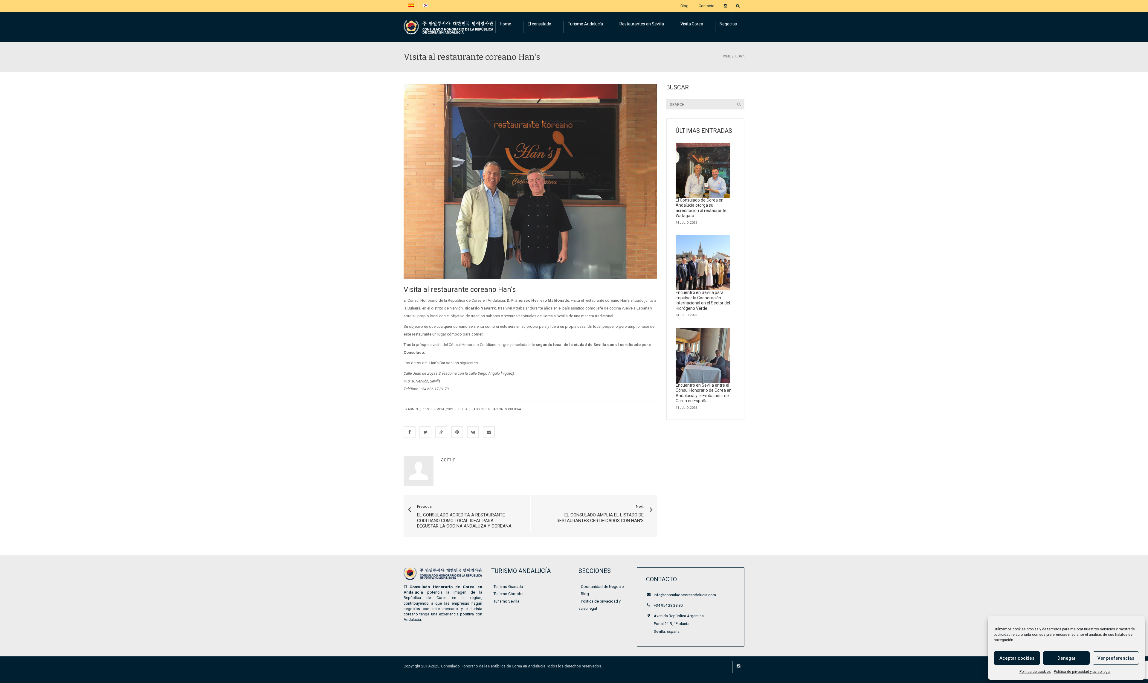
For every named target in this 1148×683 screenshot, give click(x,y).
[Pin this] (457, 432)
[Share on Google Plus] (441, 432)
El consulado (539, 24)
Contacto (707, 6)
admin (448, 459)
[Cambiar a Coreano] (425, 6)
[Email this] (489, 432)
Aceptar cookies (1016, 658)
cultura (514, 409)
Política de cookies (1035, 672)
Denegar (1066, 658)
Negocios (728, 24)
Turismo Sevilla (506, 601)
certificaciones (494, 409)
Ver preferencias (1115, 658)
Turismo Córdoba (508, 593)
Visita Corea (691, 24)
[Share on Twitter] (425, 432)
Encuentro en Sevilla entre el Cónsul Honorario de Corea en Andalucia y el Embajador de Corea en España (704, 393)
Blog (684, 6)
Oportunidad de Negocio (602, 586)
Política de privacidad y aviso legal (1082, 672)
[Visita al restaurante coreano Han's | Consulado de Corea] (448, 27)
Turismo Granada (508, 586)
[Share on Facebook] (410, 432)
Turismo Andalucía (585, 24)
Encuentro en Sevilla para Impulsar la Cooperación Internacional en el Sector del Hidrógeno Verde (703, 300)
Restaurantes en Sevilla (641, 24)
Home (505, 24)
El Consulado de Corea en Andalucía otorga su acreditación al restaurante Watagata (701, 208)
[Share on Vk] (473, 432)
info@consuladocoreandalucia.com (685, 595)
